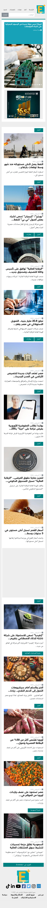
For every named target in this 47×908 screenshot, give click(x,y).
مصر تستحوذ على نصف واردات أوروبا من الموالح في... (26, 794)
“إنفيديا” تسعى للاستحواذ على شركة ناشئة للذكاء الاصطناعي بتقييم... (23, 637)
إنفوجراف (12, 10)
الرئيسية (31, 10)
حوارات (20, 10)
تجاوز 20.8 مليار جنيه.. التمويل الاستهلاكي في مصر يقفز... (27, 323)
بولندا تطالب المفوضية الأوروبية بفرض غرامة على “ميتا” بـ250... (26, 427)
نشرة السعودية (35, 810)
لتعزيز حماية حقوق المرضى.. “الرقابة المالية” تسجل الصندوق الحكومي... (23, 479)
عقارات (28, 234)
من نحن (41, 895)
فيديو (5, 10)
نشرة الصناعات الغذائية (32, 653)
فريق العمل (30, 895)
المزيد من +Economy (23, 864)
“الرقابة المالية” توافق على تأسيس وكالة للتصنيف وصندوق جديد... (24, 270)
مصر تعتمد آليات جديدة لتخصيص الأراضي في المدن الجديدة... (25, 375)
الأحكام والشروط (17, 895)
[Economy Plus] (41, 9)
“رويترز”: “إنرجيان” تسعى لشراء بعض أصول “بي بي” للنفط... (26, 218)
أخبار (25, 10)
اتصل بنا (15, 898)
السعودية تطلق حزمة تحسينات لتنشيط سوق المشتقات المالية (26, 846)
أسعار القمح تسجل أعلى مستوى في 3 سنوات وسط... (24, 532)
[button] (22, 84)
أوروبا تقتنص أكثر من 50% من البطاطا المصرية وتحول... (26, 741)
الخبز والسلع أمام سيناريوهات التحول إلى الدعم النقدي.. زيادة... (25, 689)
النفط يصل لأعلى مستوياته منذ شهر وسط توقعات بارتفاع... (23, 166)
